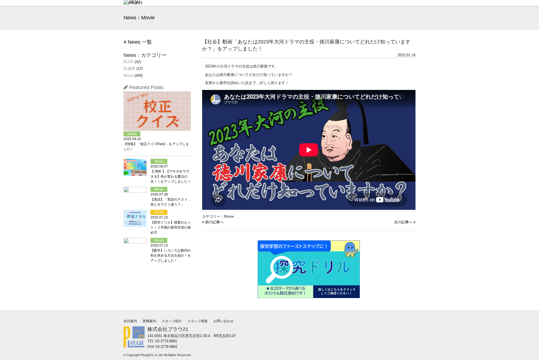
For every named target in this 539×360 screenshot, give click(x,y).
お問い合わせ (223, 321)
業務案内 (149, 321)
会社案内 (130, 321)
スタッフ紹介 (172, 321)
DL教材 (129, 68)
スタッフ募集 (198, 321)
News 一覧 (139, 42)
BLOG (129, 62)
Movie (128, 75)
